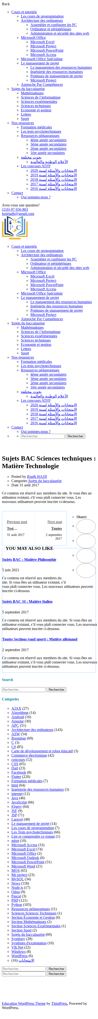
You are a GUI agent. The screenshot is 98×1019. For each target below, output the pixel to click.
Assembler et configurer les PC (53, 25)
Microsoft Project (43, 46)
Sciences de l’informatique (41, 97)
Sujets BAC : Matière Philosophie (29, 559)
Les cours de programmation (42, 16)
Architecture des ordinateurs (42, 20)
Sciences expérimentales (39, 102)
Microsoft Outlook (25, 858)
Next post (54, 522)
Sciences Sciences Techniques (33, 913)
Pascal (16, 896)
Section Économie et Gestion (33, 917)
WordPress (19, 956)
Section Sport (21, 930)
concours (18, 760)
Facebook (18, 772)
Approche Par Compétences (42, 84)
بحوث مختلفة (31, 157)
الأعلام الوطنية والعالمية (49, 162)
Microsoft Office (33, 38)
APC (15, 725)
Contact (17, 193)
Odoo (15, 892)
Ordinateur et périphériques (50, 29)
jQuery (16, 806)
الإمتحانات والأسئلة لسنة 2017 (53, 184)
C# (13, 747)
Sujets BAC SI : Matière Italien (27, 601)
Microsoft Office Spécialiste (42, 59)
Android (17, 717)
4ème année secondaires (48, 140)
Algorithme (19, 713)
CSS (14, 764)
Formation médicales (36, 127)
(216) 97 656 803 (15, 209)
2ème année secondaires (48, 148)
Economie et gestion (36, 110)
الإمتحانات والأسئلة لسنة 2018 (53, 180)
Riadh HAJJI (37, 477)
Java (14, 798)
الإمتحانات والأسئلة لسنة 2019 (53, 175)
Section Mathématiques (28, 922)
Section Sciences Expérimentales (36, 926)
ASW (15, 734)
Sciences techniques (36, 106)
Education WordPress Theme (24, 1003)
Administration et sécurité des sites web (59, 33)
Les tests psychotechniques (41, 131)
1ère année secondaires (47, 153)
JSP (14, 815)
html (14, 785)
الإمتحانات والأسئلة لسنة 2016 (53, 189)
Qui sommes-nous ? (36, 197)
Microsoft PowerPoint (46, 50)
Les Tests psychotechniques (32, 832)
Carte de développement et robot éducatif (42, 751)
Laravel (17, 819)
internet (17, 794)
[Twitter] (86, 541)
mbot (15, 841)
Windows (18, 952)
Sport (25, 119)
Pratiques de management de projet (56, 76)
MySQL (17, 879)
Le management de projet (40, 63)
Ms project (19, 875)
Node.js (17, 888)
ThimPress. (59, 1003)
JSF (14, 811)
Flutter (16, 777)
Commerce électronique (29, 755)
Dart (14, 768)
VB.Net (17, 947)
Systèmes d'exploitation (29, 943)
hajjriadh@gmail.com (18, 214)
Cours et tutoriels (24, 12)
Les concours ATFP (36, 166)
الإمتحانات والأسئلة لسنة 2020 (53, 171)
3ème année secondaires (48, 144)
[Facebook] (86, 526)
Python (16, 905)
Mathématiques (32, 93)
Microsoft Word (23, 866)
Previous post (17, 522)
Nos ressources (22, 123)
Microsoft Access (43, 55)
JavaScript (19, 802)
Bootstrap (18, 738)
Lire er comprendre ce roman (33, 836)
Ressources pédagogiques (40, 136)
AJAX (16, 708)
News (15, 883)
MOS (15, 870)
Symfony (18, 939)
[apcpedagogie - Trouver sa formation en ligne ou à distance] (15, 238)
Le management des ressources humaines (61, 67)
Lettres (26, 114)
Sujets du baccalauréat (28, 89)
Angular (17, 721)
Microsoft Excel (42, 42)
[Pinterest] (86, 555)
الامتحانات (26, 960)
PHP (14, 900)
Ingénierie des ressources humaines (56, 72)
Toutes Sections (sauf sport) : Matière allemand (39, 639)
